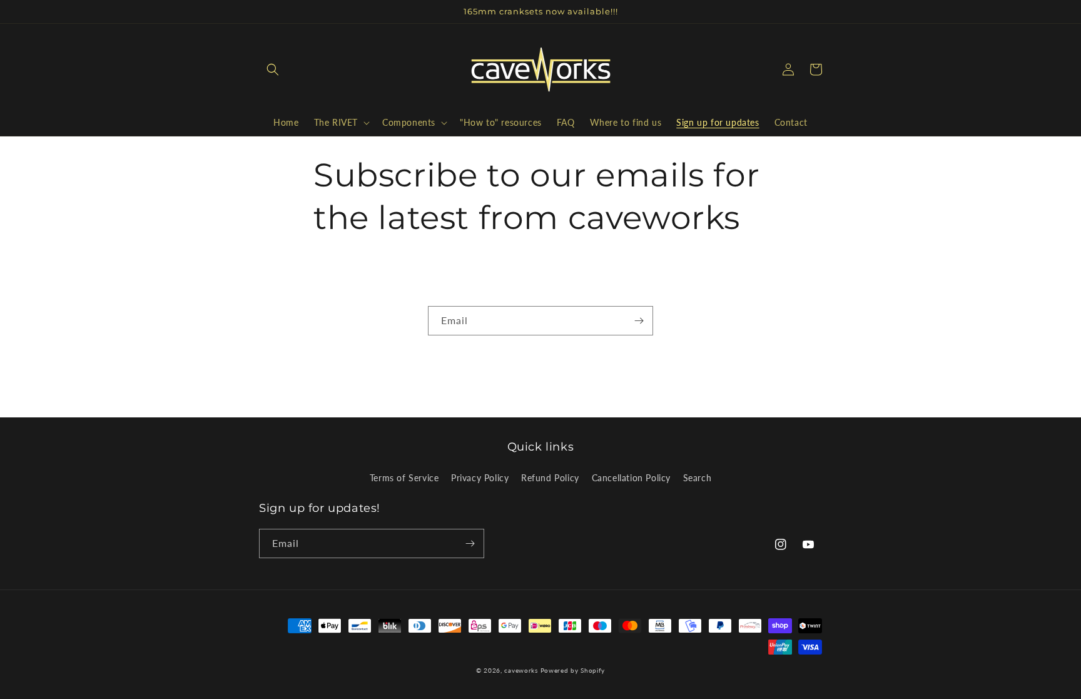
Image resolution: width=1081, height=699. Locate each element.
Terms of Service (404, 477)
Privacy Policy (480, 477)
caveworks (520, 670)
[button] (273, 69)
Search (697, 477)
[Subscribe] (638, 320)
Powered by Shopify (573, 670)
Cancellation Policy (631, 477)
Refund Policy (550, 477)
